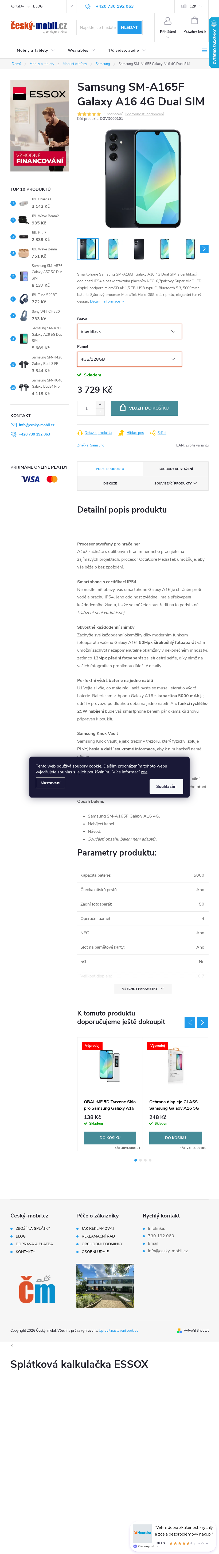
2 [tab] (140, 1160)
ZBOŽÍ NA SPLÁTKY (33, 1229)
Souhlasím (166, 786)
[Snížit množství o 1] (100, 411)
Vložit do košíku (149, 408)
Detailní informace (105, 301)
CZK (193, 6)
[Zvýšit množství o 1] (100, 404)
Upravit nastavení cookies (118, 1330)
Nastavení (50, 783)
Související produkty (172, 483)
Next (202, 1022)
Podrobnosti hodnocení (144, 114)
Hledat (129, 27)
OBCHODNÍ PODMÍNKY (102, 1244)
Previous (190, 1022)
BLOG (37, 6)
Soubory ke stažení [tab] (176, 469)
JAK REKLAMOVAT (98, 1229)
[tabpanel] (110, 1094)
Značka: (90, 445)
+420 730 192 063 (34, 434)
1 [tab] (135, 1160)
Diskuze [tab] (110, 483)
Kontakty (17, 6)
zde (144, 772)
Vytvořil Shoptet (196, 1330)
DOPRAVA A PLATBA (34, 1244)
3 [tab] (145, 1160)
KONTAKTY (25, 1252)
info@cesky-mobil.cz (36, 424)
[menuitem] (35, 50)
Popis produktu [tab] (110, 469)
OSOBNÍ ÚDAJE (95, 1252)
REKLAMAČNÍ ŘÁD (98, 1236)
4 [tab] (150, 1160)
